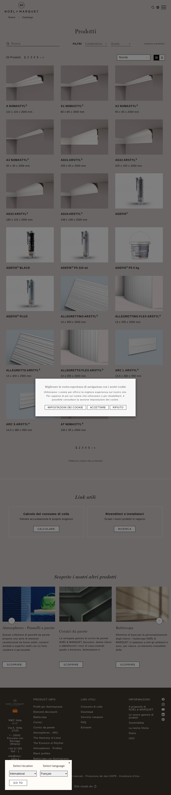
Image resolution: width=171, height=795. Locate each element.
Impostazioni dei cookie (65, 407)
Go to (18, 782)
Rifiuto (118, 407)
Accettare (98, 407)
